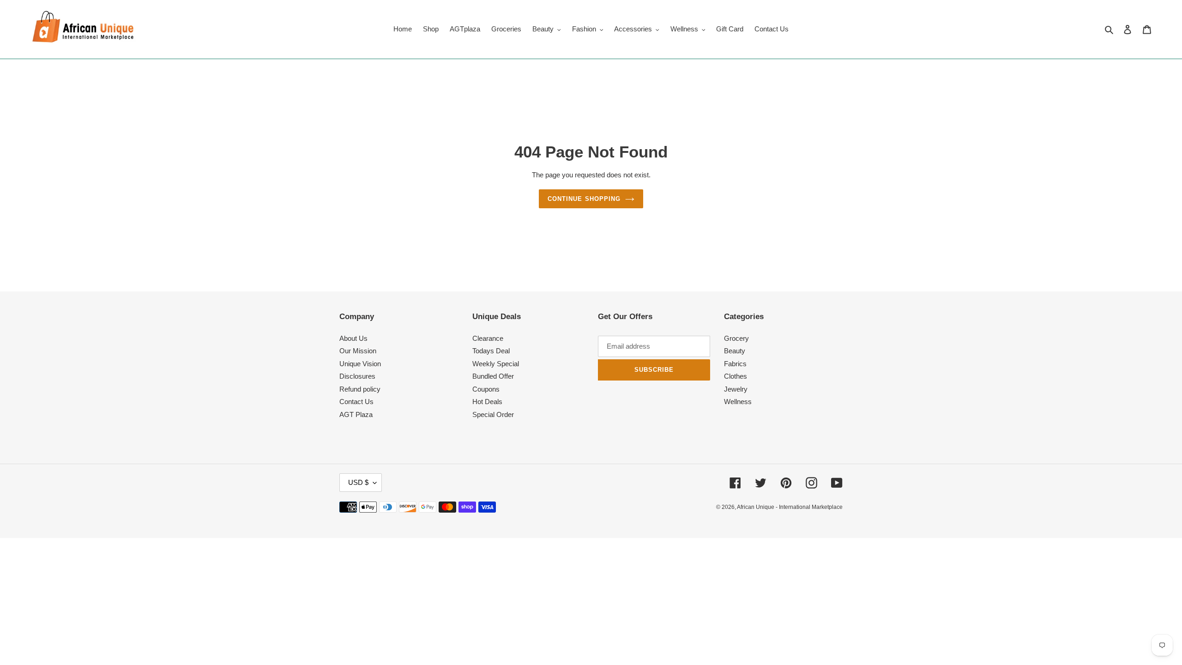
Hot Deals (487, 401)
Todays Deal (491, 351)
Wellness (738, 401)
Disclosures (357, 376)
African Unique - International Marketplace (790, 507)
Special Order (493, 414)
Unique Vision (360, 364)
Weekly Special (495, 364)
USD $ (358, 482)
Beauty (734, 351)
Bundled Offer (493, 376)
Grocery (736, 338)
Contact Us (356, 401)
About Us (353, 338)
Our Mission (357, 351)
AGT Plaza (356, 414)
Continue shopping (584, 198)
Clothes (735, 376)
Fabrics (735, 364)
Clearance (487, 338)
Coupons (486, 389)
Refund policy (359, 389)
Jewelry (736, 389)
